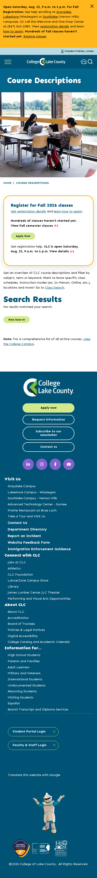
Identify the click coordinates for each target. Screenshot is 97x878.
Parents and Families (24, 661)
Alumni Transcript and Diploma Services (38, 709)
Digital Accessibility (23, 636)
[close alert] (92, 6)
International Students (25, 679)
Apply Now (23, 236)
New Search (16, 319)
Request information (48, 419)
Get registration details (28, 211)
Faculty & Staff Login (29, 745)
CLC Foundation (20, 574)
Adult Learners (19, 667)
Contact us (48, 447)
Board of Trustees (21, 624)
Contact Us (17, 522)
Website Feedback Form (29, 542)
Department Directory (27, 529)
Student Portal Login (79, 51)
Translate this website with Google (34, 775)
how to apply (13, 31)
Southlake (50, 17)
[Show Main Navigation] (7, 61)
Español (14, 703)
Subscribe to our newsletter (48, 433)
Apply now (49, 408)
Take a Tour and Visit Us (26, 516)
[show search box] (91, 62)
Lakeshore (11, 17)
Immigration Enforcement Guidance (39, 549)
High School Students (24, 655)
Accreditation (18, 618)
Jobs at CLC (17, 562)
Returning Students (22, 691)
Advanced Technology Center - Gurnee (37, 504)
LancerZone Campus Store (28, 580)
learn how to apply (68, 211)
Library (13, 586)
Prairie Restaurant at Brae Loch (32, 510)
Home (7, 183)
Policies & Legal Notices (26, 630)
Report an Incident (24, 536)
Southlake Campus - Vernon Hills (32, 498)
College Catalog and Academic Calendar (39, 642)
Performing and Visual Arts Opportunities (39, 598)
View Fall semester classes (32, 226)
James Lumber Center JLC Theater (34, 592)
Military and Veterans (24, 673)
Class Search (54, 287)
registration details (54, 26)
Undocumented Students (27, 685)
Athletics (14, 568)
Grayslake (63, 12)
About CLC (16, 612)
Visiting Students (20, 697)
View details (59, 251)
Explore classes (34, 36)
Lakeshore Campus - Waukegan (32, 492)
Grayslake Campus (22, 486)
